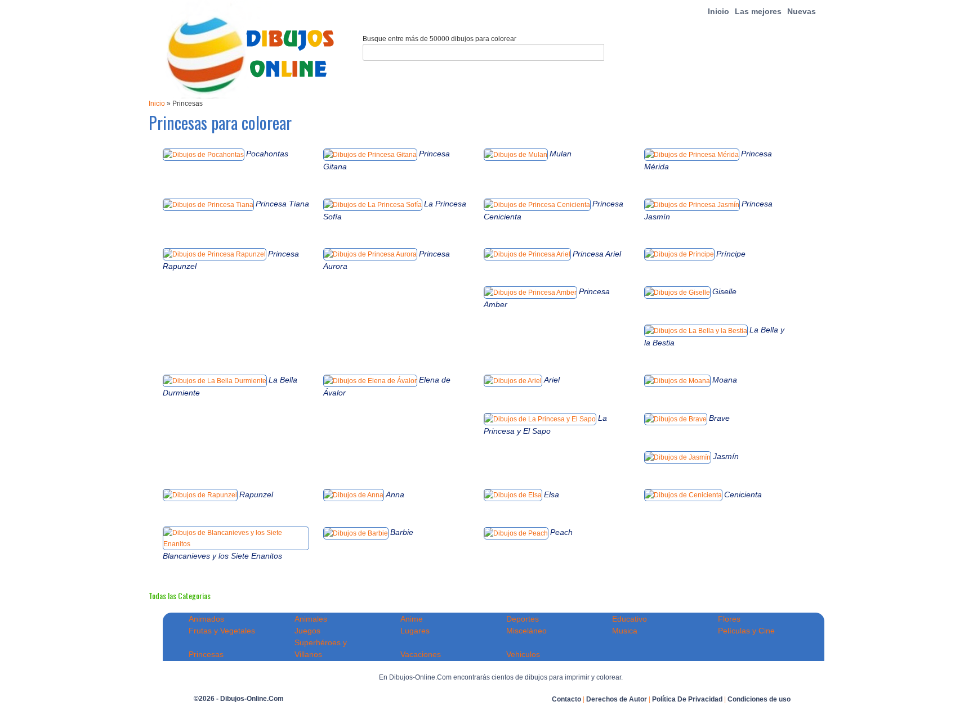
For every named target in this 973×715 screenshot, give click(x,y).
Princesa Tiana (282, 203)
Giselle (724, 291)
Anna (395, 494)
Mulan (561, 153)
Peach (561, 532)
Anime (411, 618)
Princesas (206, 654)
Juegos (307, 630)
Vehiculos (523, 654)
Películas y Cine (746, 630)
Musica (624, 630)
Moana (724, 379)
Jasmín (726, 456)
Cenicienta (743, 494)
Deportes (522, 618)
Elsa (551, 494)
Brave (719, 417)
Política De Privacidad (687, 699)
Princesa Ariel (597, 253)
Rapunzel (256, 494)
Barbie (401, 532)
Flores (729, 618)
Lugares (415, 630)
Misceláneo (526, 630)
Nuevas (801, 11)
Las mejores (758, 11)
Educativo (629, 618)
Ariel (552, 379)
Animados (206, 618)
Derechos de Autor (616, 699)
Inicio (718, 11)
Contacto (566, 699)
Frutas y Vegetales (222, 630)
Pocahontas (267, 153)
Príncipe (731, 253)
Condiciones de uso (759, 699)
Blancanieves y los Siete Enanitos (222, 555)
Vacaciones (420, 654)
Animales (310, 618)
